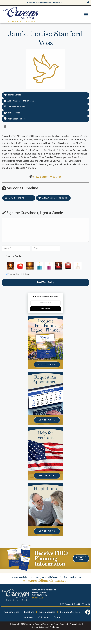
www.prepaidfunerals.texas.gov (45, 580)
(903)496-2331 (37, 598)
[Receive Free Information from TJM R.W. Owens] (18, 557)
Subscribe (45, 309)
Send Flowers (14, 113)
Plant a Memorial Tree (17, 119)
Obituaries (43, 617)
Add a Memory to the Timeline (20, 101)
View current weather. (47, 177)
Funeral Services (47, 612)
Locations (29, 612)
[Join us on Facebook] (88, 612)
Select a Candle (14, 256)
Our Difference (11, 612)
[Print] (4, 126)
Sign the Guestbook (16, 107)
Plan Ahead (27, 617)
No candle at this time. (19, 274)
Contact (58, 617)
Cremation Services (70, 612)
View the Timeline (16, 198)
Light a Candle (14, 95)
